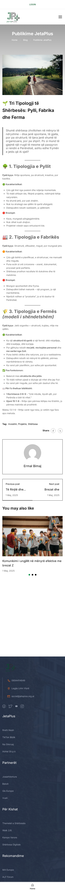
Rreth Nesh (8, 730)
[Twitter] (60, 430)
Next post (54, 484)
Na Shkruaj (8, 744)
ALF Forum (7, 877)
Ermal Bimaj (32, 466)
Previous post (13, 484)
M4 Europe (8, 869)
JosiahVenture (9, 776)
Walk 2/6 (7, 830)
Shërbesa (33, 424)
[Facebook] (53, 430)
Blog (25, 40)
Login (32, 4)
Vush (5, 798)
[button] (29, 575)
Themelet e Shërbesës (13, 823)
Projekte (22, 424)
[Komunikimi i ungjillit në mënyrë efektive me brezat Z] (32, 536)
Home (15, 40)
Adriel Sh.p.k (9, 751)
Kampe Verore (9, 837)
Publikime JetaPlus (42, 40)
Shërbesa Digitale (11, 844)
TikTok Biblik (8, 737)
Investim (12, 424)
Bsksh (5, 783)
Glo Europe (8, 791)
